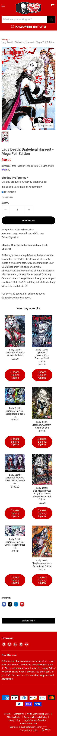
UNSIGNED (10, 192)
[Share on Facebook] (4, 604)
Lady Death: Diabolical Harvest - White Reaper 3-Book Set (15, 543)
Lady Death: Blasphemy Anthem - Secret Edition (42, 425)
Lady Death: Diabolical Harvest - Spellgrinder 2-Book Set (15, 412)
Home (5, 39)
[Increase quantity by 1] (29, 210)
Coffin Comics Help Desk (38, 714)
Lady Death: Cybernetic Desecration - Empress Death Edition (42, 355)
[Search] (51, 19)
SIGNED (8, 197)
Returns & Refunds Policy (35, 717)
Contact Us (19, 714)
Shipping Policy (14, 717)
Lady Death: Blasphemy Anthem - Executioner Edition (42, 563)
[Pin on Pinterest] (22, 604)
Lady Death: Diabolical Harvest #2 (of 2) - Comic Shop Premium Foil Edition (42, 494)
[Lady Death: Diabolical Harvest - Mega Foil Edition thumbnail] (5, 137)
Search (7, 714)
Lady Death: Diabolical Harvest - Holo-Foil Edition (15, 352)
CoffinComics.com (28, 723)
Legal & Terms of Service (35, 720)
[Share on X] (10, 604)
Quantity (5, 203)
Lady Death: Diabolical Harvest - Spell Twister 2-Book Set (15, 479)
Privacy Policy (14, 720)
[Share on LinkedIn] (16, 604)
